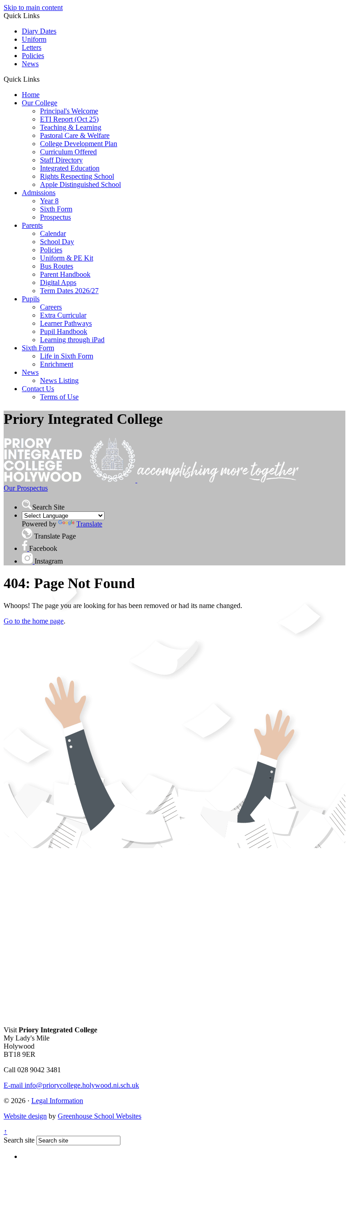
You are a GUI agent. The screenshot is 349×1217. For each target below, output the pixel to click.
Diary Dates (39, 31)
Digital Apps (58, 282)
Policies (33, 55)
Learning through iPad (72, 340)
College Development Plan (78, 143)
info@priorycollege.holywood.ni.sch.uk (71, 1085)
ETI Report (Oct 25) (69, 119)
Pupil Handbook (63, 331)
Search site (19, 1140)
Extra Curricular (63, 315)
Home (31, 94)
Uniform (34, 39)
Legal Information (57, 1100)
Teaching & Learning (70, 127)
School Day (57, 241)
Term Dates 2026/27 (69, 290)
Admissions (38, 192)
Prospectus (55, 217)
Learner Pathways (66, 323)
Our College (39, 103)
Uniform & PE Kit (66, 258)
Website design (25, 1116)
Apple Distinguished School (80, 184)
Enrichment (56, 364)
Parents (32, 225)
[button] (43, 79)
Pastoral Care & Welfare (75, 135)
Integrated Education (70, 168)
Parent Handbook (65, 274)
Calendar (53, 233)
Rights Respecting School (77, 176)
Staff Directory (61, 160)
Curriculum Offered (68, 152)
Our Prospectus (26, 488)
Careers (51, 307)
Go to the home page (34, 621)
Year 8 (49, 201)
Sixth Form (56, 209)
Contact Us (38, 389)
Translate (89, 524)
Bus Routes (56, 266)
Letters (31, 47)
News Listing (59, 380)
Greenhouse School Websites (99, 1116)
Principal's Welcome (69, 111)
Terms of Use (59, 397)
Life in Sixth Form (66, 356)
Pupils (31, 299)
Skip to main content (33, 7)
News (30, 64)
